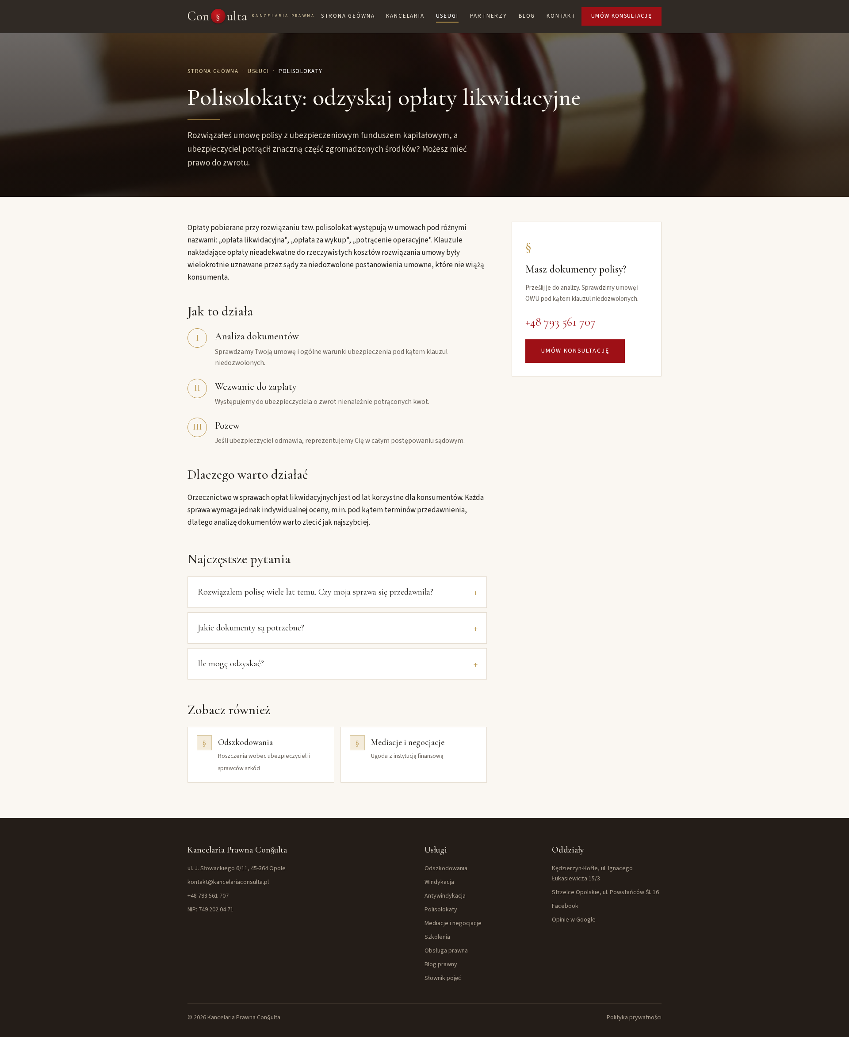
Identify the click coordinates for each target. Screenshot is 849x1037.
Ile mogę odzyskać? (231, 663)
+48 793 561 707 (560, 322)
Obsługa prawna (446, 950)
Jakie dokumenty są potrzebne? (251, 627)
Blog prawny (440, 964)
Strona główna (348, 16)
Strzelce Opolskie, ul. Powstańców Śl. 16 (605, 892)
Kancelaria (405, 16)
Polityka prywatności (634, 1017)
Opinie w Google (574, 919)
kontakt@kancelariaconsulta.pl (228, 882)
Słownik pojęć (442, 978)
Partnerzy (488, 16)
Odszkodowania (445, 868)
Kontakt (561, 16)
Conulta (251, 16)
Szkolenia (437, 937)
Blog (527, 16)
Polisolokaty (440, 909)
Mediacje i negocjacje (453, 923)
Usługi (447, 16)
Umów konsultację (621, 16)
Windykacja (439, 882)
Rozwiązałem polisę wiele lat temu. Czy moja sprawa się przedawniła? (315, 592)
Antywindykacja (445, 895)
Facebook (565, 906)
